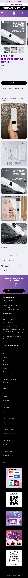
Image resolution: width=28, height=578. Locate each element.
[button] (2, 13)
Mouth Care (6, 415)
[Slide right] (26, 50)
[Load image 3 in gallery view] (21, 50)
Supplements (7, 440)
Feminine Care (7, 451)
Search (5, 357)
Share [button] (5, 247)
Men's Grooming (8, 455)
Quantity (3, 69)
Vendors (5, 444)
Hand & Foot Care (8, 418)
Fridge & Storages (8, 429)
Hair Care (6, 407)
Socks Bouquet (7, 383)
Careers (5, 459)
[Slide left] (1, 50)
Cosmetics (6, 426)
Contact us (6, 361)
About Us (6, 462)
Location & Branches (9, 350)
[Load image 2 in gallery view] (14, 50)
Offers (5, 396)
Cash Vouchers (8, 375)
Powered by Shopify (17, 575)
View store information (10, 94)
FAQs (4, 353)
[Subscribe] (23, 291)
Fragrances (6, 437)
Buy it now (14, 83)
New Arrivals (7, 400)
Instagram (6, 364)
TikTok (5, 368)
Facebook (6, 372)
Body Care (6, 411)
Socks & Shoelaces (9, 433)
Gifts (4, 448)
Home (5, 393)
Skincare (5, 404)
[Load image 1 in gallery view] (7, 50)
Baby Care (6, 422)
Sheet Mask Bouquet (9, 379)
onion (11, 575)
